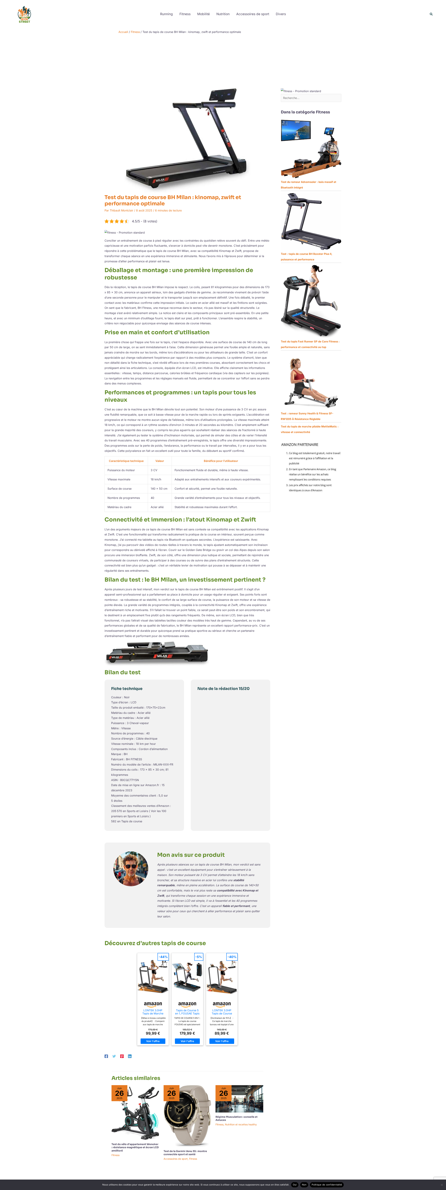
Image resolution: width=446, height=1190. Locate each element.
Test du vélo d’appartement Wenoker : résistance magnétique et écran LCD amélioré (135, 1147)
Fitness (116, 1155)
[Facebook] (106, 1056)
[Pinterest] (122, 1056)
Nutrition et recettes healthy (241, 1124)
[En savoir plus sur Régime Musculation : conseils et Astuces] (239, 1098)
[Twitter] (114, 1056)
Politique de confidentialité (327, 1184)
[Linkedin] (130, 1056)
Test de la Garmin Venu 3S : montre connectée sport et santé (185, 1153)
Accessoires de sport (176, 1158)
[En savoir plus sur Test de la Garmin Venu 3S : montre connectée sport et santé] (187, 1116)
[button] (431, 14)
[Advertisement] (223, 61)
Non (304, 1184)
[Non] (441, 1185)
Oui (295, 1184)
